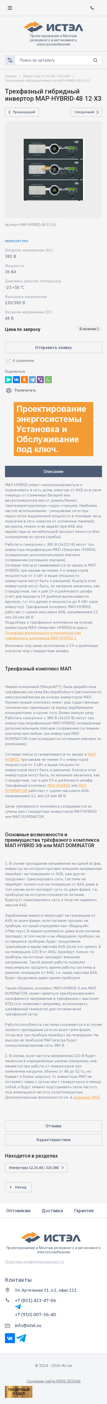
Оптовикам (18, 1210)
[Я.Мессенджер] (8, 379)
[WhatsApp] (48, 379)
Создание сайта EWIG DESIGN (53, 1381)
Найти (95, 60)
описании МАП (86, 1097)
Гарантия (84, 1210)
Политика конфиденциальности (34, 1261)
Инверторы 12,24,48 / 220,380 (46, 76)
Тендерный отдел (19, 1391)
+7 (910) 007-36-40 (35, 1314)
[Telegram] (32, 379)
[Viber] (40, 379)
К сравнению (23, 360)
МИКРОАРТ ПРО (16, 241)
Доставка (52, 1210)
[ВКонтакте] (16, 379)
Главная (11, 76)
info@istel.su (28, 1325)
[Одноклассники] (24, 379)
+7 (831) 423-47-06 (35, 1300)
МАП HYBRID (58, 785)
